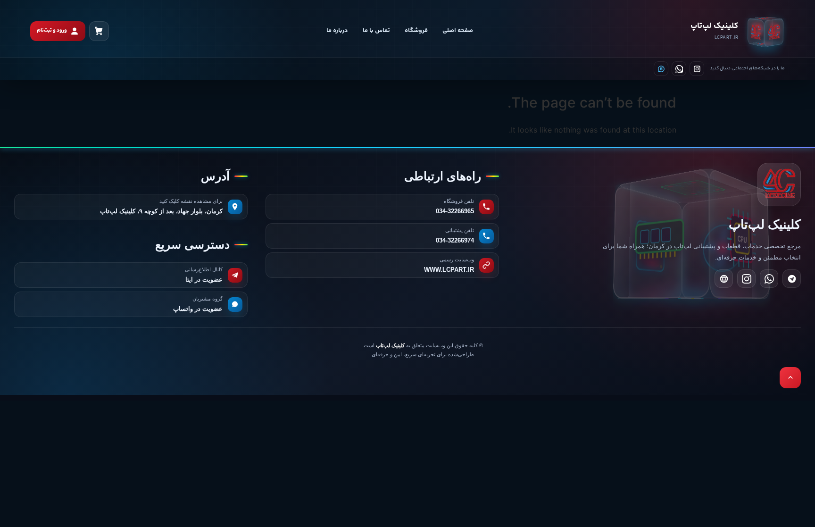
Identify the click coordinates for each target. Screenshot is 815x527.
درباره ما (337, 30)
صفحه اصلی (457, 30)
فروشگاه (416, 30)
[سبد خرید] (99, 31)
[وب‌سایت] (724, 278)
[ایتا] (661, 68)
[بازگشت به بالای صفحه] (790, 377)
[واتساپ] (679, 68)
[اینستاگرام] (697, 68)
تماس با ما (376, 30)
